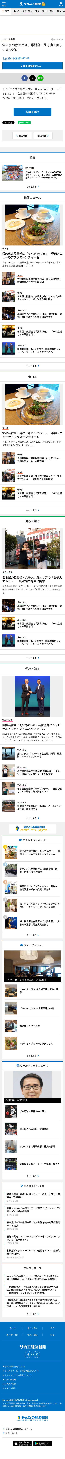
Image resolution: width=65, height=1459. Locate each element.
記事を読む (32, 111)
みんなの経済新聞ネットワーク (32, 1418)
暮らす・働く (48, 11)
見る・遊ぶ (27, 11)
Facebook (28, 1354)
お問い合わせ (10, 1379)
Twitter (36, 1354)
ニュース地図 (8, 39)
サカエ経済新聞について (15, 1366)
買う (37, 11)
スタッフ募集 (10, 1388)
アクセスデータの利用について (18, 1375)
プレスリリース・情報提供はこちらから (22, 1371)
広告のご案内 (10, 1384)
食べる (16, 11)
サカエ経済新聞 (30, 4)
